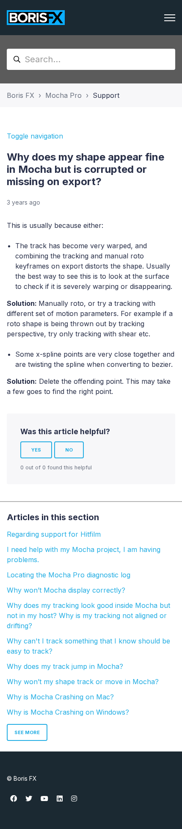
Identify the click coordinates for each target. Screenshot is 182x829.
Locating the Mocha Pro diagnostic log (68, 575)
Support (106, 95)
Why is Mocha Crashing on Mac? (60, 697)
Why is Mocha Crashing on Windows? (68, 712)
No (69, 450)
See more (27, 732)
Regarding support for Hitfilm (54, 534)
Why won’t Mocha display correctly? (66, 590)
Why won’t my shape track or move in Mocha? (83, 681)
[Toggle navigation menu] (170, 18)
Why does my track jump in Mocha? (65, 666)
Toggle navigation (35, 136)
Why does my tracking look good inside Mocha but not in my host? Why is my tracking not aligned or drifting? (88, 615)
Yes (36, 450)
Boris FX (20, 95)
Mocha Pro (63, 95)
